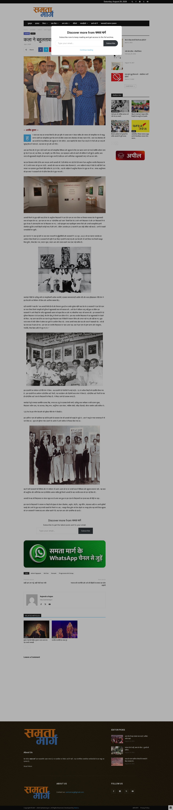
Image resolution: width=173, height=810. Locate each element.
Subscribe (110, 43)
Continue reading (86, 50)
